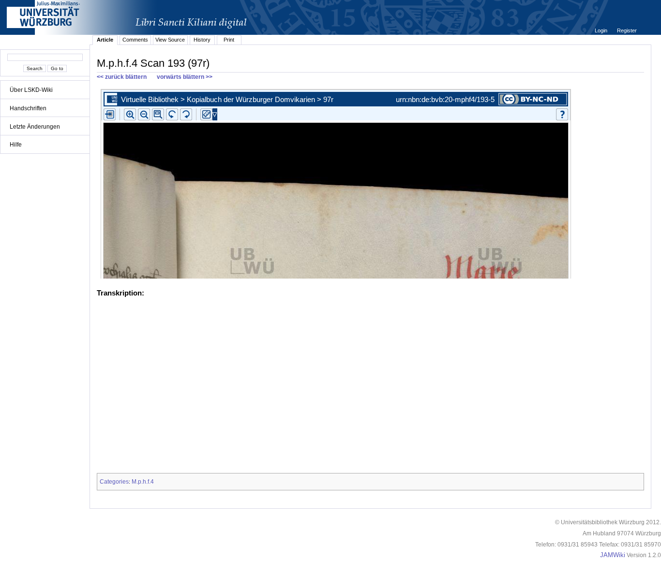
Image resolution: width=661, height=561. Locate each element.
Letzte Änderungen (35, 126)
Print (229, 40)
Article (105, 40)
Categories (114, 481)
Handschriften (28, 108)
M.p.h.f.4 (143, 481)
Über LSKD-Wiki (31, 90)
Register (627, 30)
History (202, 40)
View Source (170, 40)
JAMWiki (612, 555)
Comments (135, 40)
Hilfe (16, 144)
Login (602, 30)
